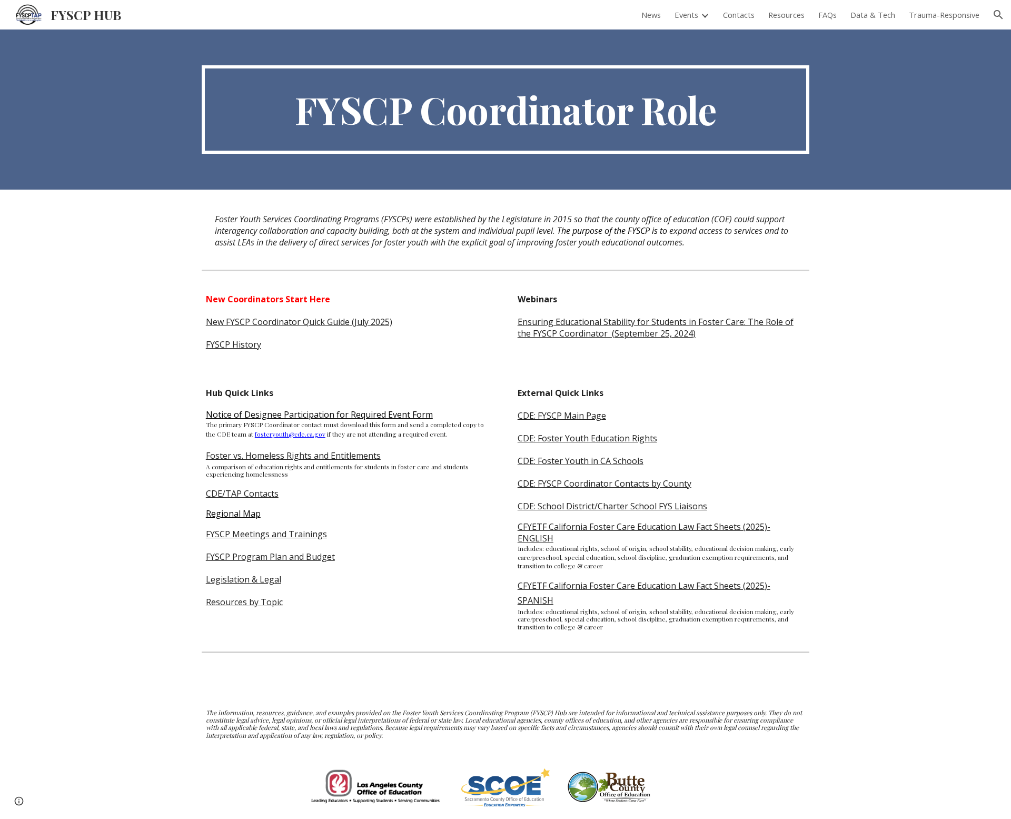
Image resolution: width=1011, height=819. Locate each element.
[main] (505, 109)
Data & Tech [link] (872, 14)
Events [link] (686, 14)
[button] (998, 14)
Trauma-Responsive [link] (944, 14)
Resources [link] (786, 14)
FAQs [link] (827, 14)
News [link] (651, 14)
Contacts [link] (739, 14)
